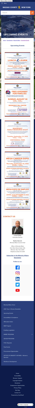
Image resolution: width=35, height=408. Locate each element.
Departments (10, 40)
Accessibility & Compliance (11, 317)
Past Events (7, 347)
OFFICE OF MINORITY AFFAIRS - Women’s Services (16, 356)
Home (4, 40)
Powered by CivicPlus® (17, 395)
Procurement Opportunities (11, 351)
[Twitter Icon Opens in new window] (17, 285)
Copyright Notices (17, 380)
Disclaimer (17, 383)
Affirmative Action (8, 321)
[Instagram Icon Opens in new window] (17, 274)
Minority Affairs (16, 40)
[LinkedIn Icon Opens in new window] (17, 280)
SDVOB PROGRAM (9, 338)
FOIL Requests (8, 343)
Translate (29, 407)
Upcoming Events (25, 40)
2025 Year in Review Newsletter (12, 309)
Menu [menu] (5, 3)
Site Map (17, 390)
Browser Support (17, 378)
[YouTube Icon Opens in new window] (17, 291)
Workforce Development (10, 361)
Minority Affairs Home (9, 305)
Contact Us (17, 392)
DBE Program (7, 326)
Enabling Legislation (9, 330)
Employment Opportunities (17, 385)
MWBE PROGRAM (9, 334)
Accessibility (17, 375)
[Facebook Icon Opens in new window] (17, 268)
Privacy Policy (17, 387)
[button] (32, 334)
